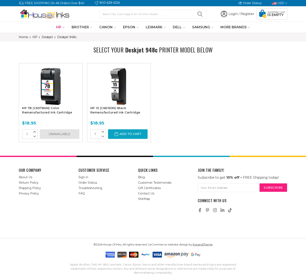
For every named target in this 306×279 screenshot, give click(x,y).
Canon (106, 27)
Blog (141, 177)
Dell (178, 27)
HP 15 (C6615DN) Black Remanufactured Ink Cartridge (115, 110)
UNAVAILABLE (59, 134)
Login (233, 14)
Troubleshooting (90, 188)
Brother (81, 27)
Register (247, 14)
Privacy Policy (29, 193)
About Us (25, 177)
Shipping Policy (30, 188)
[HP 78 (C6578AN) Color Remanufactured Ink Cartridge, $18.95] (50, 86)
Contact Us (146, 193)
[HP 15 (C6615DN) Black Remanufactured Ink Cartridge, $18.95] (119, 86)
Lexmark (154, 27)
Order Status (252, 3)
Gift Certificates (149, 188)
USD (281, 3)
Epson (129, 27)
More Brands (234, 27)
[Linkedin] (222, 210)
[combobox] (153, 14)
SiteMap (144, 199)
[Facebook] (200, 210)
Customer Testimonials (154, 182)
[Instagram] (215, 210)
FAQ (81, 193)
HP (59, 27)
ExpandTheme (203, 244)
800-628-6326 (110, 3)
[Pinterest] (207, 210)
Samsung (201, 27)
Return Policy (29, 182)
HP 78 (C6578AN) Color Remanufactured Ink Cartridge (47, 110)
